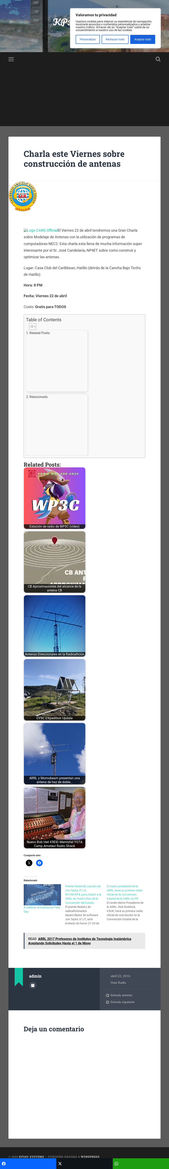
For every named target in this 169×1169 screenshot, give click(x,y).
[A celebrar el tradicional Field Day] (42, 895)
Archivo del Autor (32, 985)
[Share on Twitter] (84, 1163)
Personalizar (88, 39)
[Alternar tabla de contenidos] (83, 326)
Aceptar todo (142, 39)
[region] (115, 28)
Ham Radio (118, 983)
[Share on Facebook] (28, 1163)
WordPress (90, 1156)
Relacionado (38, 397)
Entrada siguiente (123, 1002)
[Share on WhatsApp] (141, 1163)
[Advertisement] (84, 97)
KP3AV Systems (31, 1156)
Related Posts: (39, 333)
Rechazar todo (115, 39)
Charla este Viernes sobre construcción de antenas (74, 158)
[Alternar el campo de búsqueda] (158, 59)
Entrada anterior (121, 995)
